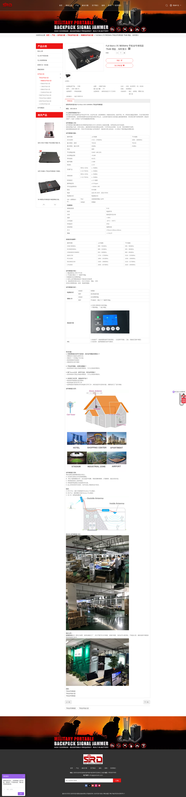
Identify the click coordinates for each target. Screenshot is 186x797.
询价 (118, 60)
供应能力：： (70, 96)
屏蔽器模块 (40, 69)
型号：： (69, 89)
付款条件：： (125, 91)
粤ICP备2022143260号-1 (117, 794)
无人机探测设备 (42, 60)
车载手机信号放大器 (45, 95)
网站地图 (106, 794)
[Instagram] (96, 785)
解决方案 (85, 5)
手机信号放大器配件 (45, 98)
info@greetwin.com (96, 775)
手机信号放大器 (44, 78)
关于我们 (95, 5)
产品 (77, 5)
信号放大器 (40, 74)
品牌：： (96, 86)
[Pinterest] (99, 785)
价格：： (123, 89)
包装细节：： (70, 91)
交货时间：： (98, 91)
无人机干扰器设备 (42, 56)
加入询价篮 (118, 65)
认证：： (123, 86)
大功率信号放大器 (44, 104)
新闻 (110, 5)
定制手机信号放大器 (45, 101)
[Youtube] (93, 785)
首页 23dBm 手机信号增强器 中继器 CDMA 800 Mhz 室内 (49, 171)
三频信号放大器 (45, 86)
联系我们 (118, 5)
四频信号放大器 (45, 89)
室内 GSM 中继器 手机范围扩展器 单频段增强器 (49, 143)
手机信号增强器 (70, 691)
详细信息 (69, 101)
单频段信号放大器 (46, 81)
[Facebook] (86, 785)
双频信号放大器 (45, 84)
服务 (103, 5)
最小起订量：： (98, 89)
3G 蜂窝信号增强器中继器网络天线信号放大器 (49, 199)
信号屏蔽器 (40, 108)
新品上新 (69, 5)
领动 (101, 794)
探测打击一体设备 (42, 65)
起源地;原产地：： (72, 86)
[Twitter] (89, 785)
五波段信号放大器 (46, 92)
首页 (60, 5)
